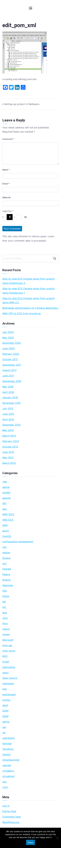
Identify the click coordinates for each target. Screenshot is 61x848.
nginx (5, 672)
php (4, 688)
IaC (4, 601)
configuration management (17, 541)
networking (8, 667)
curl (4, 547)
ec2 (4, 563)
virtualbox (8, 770)
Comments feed (11, 816)
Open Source (9, 677)
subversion (8, 738)
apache (6, 497)
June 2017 (8, 375)
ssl (3, 732)
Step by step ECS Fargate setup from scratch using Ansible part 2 (28, 280)
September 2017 (11, 364)
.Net (4, 481)
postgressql (9, 694)
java (4, 612)
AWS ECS (7, 519)
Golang (6, 579)
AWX (5, 525)
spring (5, 721)
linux (5, 623)
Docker (6, 558)
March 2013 (9, 463)
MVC (5, 656)
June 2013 (8, 452)
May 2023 (8, 337)
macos (6, 628)
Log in (5, 805)
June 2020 (8, 348)
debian (6, 552)
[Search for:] (30, 258)
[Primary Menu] (30, 8)
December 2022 (11, 342)
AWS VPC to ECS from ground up (21, 313)
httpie (5, 596)
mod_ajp (7, 645)
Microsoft (7, 639)
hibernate (7, 585)
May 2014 (7, 430)
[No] (57, 837)
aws (4, 508)
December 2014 (11, 424)
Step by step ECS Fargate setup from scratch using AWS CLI (28, 300)
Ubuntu (6, 754)
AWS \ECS (8, 514)
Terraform (8, 748)
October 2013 (10, 446)
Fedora (6, 574)
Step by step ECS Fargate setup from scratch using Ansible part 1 (28, 290)
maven (6, 634)
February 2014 (10, 441)
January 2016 (10, 397)
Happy (30, 842)
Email (6, 183)
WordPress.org (10, 822)
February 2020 (10, 353)
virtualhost (8, 776)
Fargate (6, 568)
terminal (7, 743)
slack (5, 705)
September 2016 (11, 381)
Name (6, 169)
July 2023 (8, 332)
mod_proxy (8, 650)
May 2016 (7, 386)
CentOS (6, 536)
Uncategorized (10, 759)
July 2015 (7, 408)
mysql (5, 661)
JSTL (5, 618)
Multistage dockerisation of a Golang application (30, 307)
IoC (4, 607)
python (6, 699)
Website (6, 197)
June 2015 (8, 413)
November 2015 (11, 402)
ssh (4, 727)
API (4, 503)
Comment (8, 139)
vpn (4, 781)
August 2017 (9, 370)
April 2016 (8, 392)
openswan (8, 683)
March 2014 (9, 435)
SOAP (5, 710)
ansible (6, 492)
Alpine (5, 487)
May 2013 (7, 457)
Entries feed (9, 811)
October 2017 (10, 359)
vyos (5, 787)
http (4, 590)
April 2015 (8, 419)
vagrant (6, 765)
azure (5, 530)
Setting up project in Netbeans (21, 104)
